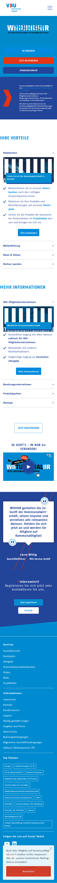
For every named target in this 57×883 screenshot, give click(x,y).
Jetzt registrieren (28, 60)
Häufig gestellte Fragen (16, 720)
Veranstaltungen (28, 70)
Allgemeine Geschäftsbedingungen (22, 742)
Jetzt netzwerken (28, 232)
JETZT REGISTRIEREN (28, 428)
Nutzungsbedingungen (15, 736)
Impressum (9, 699)
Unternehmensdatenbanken (19, 666)
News (6, 677)
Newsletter (29, 871)
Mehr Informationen (28, 371)
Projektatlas (10, 683)
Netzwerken (28, 50)
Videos (6, 672)
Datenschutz (10, 731)
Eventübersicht (11, 650)
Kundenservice (11, 710)
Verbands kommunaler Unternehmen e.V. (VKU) (36, 89)
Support (7, 715)
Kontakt (28, 610)
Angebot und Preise (14, 726)
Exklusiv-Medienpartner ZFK (19, 747)
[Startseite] (13, 8)
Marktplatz (9, 656)
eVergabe (8, 661)
